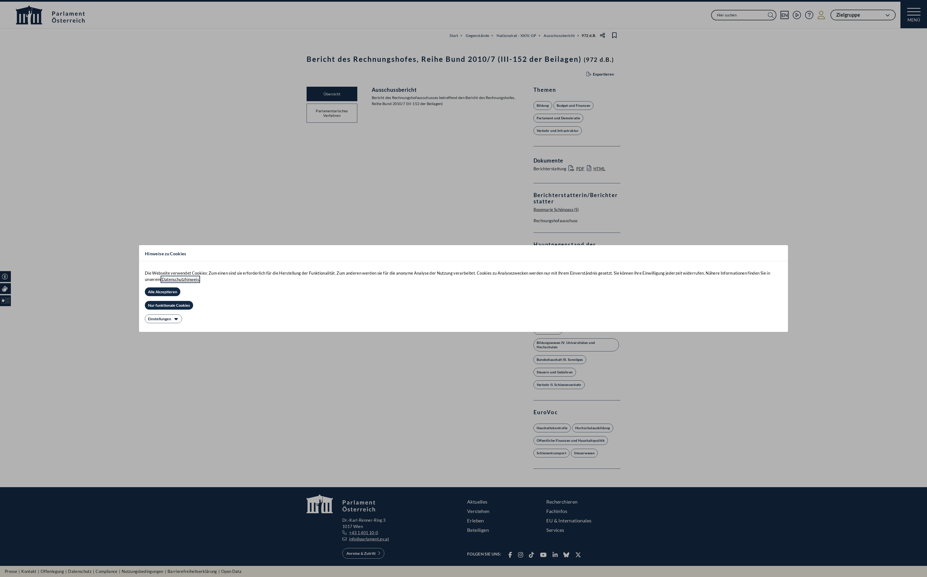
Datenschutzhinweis (180, 279)
